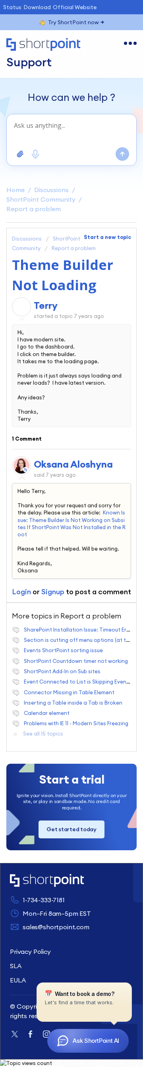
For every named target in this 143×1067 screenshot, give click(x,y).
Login (21, 591)
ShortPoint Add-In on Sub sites (62, 671)
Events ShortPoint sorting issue (63, 650)
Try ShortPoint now (73, 22)
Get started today (71, 829)
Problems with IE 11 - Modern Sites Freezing (76, 723)
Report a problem (33, 209)
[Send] (122, 154)
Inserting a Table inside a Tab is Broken (73, 702)
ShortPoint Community (40, 199)
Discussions (51, 190)
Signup (52, 591)
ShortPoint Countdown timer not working (76, 661)
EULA (17, 980)
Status (12, 7)
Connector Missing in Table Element (69, 692)
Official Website (75, 7)
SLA (15, 966)
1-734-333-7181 (44, 900)
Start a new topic (107, 237)
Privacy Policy (30, 951)
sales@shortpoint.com (56, 927)
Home (15, 190)
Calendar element (47, 713)
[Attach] (20, 154)
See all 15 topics (43, 733)
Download (37, 7)
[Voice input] (35, 154)
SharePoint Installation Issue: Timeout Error (79, 629)
